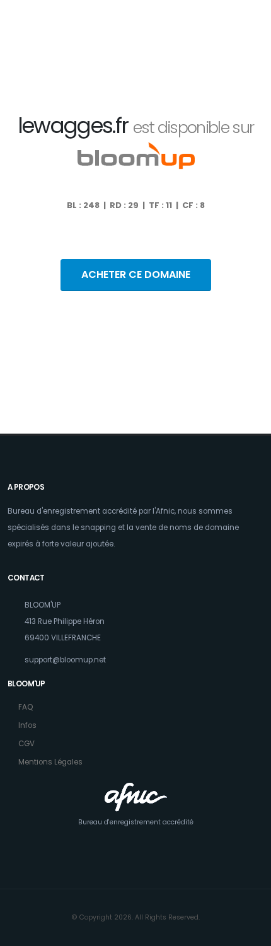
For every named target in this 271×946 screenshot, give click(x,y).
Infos (27, 725)
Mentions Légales (50, 762)
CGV (26, 744)
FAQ (25, 707)
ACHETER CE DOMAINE (135, 274)
